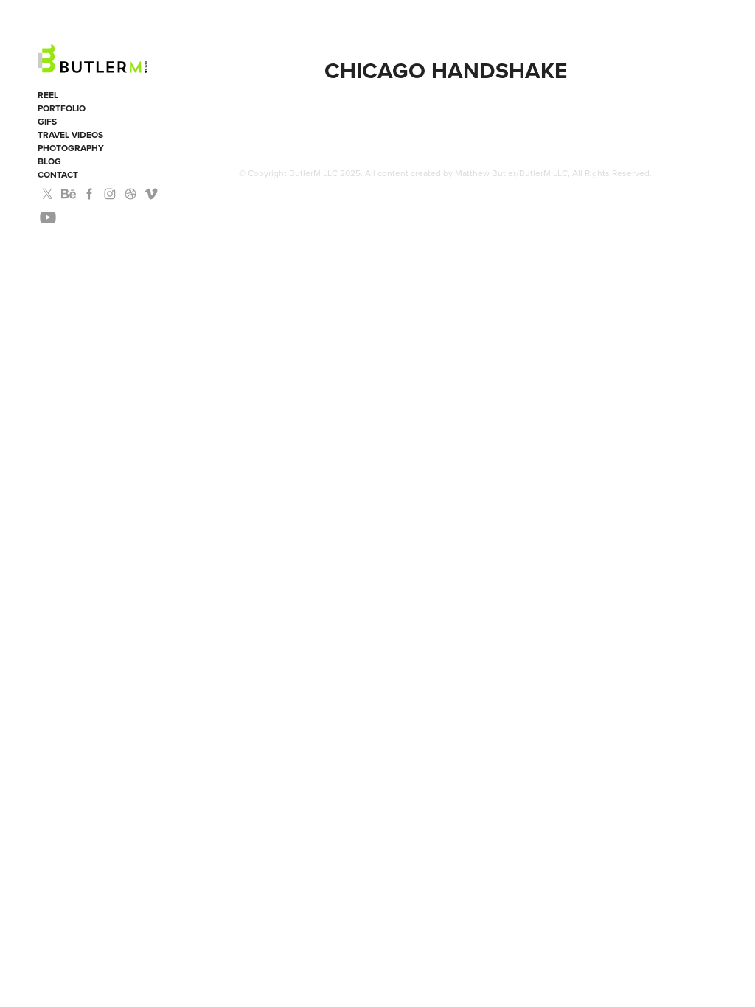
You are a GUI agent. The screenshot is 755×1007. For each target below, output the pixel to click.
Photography (71, 148)
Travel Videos (70, 134)
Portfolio (62, 108)
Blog (49, 161)
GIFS (47, 121)
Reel (48, 94)
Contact (58, 174)
